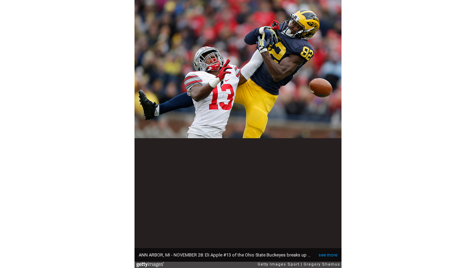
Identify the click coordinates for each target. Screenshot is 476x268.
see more (327, 255)
